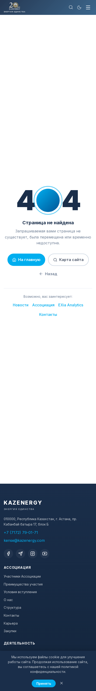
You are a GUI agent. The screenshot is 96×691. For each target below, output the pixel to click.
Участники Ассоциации (22, 576)
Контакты (48, 314)
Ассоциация (43, 305)
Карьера (11, 623)
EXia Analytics (70, 305)
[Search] (71, 7)
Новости (20, 305)
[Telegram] (20, 553)
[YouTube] (44, 553)
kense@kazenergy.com (24, 540)
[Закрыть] (61, 683)
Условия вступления (20, 592)
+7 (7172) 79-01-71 (21, 532)
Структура (12, 607)
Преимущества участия (23, 584)
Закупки (10, 631)
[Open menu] (88, 7)
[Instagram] (32, 553)
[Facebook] (8, 553)
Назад (51, 273)
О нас (8, 600)
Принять (43, 683)
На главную (29, 259)
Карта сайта (71, 259)
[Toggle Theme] (79, 7)
